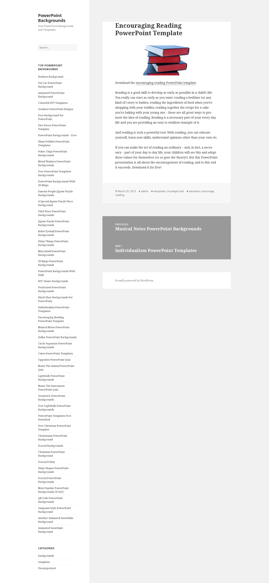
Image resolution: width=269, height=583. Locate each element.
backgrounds (46, 555)
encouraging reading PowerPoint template (166, 83)
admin (144, 191)
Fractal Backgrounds (50, 445)
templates (44, 562)
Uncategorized (47, 568)
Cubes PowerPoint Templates (55, 353)
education (195, 191)
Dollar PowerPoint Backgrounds (57, 337)
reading (119, 195)
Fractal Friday (46, 462)
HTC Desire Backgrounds (53, 281)
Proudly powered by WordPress (134, 280)
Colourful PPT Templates (53, 103)
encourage (208, 191)
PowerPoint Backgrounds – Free (57, 135)
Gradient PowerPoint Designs (55, 109)
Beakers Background (50, 76)
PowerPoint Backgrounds (51, 17)
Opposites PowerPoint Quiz (54, 359)
